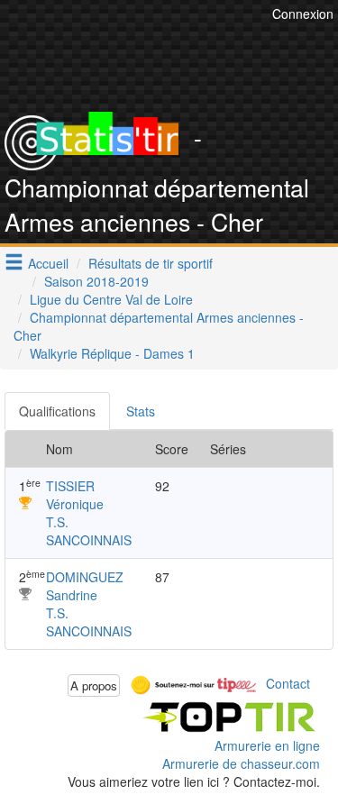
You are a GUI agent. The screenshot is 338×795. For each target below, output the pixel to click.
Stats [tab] (140, 411)
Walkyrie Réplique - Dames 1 (112, 353)
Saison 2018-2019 (96, 281)
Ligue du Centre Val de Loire (111, 299)
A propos (93, 685)
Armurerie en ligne (267, 745)
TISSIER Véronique (75, 495)
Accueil (48, 263)
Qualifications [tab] (57, 411)
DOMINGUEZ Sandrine (84, 586)
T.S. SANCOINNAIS (89, 531)
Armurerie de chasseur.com (241, 763)
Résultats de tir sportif (150, 263)
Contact (288, 683)
